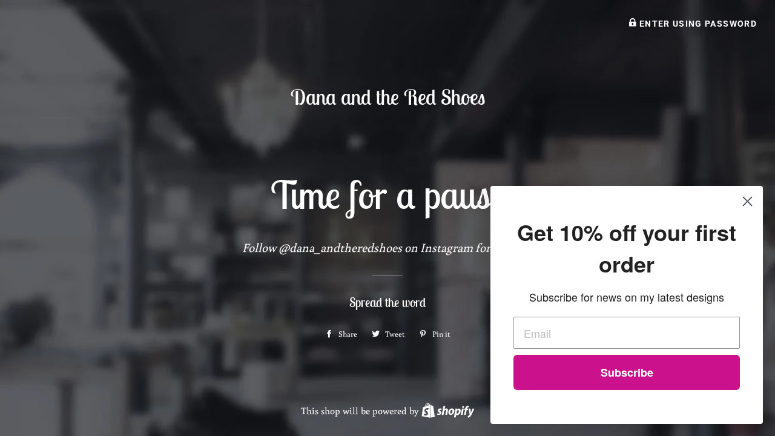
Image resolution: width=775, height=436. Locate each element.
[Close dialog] (747, 201)
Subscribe (627, 372)
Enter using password (696, 23)
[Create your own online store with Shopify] (447, 410)
